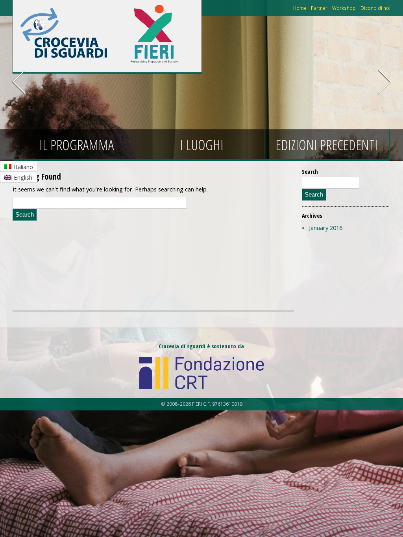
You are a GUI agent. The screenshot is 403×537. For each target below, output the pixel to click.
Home (300, 8)
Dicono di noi (375, 8)
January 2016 (325, 228)
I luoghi (202, 144)
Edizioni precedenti (326, 144)
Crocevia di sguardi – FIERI (64, 33)
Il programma (76, 144)
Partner (319, 8)
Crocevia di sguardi (154, 33)
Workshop (344, 8)
